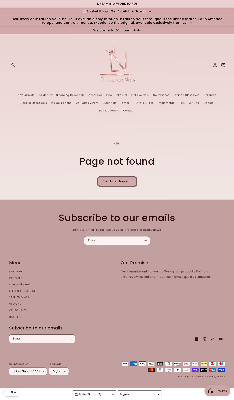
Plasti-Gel (15, 271)
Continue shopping (117, 181)
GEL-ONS (15, 304)
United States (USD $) (26, 371)
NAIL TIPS (15, 317)
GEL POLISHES (18, 310)
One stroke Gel (19, 284)
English (57, 371)
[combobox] (94, 394)
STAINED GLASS (19, 297)
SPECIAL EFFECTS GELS (23, 291)
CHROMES (15, 278)
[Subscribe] (146, 240)
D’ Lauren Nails (195, 376)
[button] (13, 65)
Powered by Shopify (214, 376)
